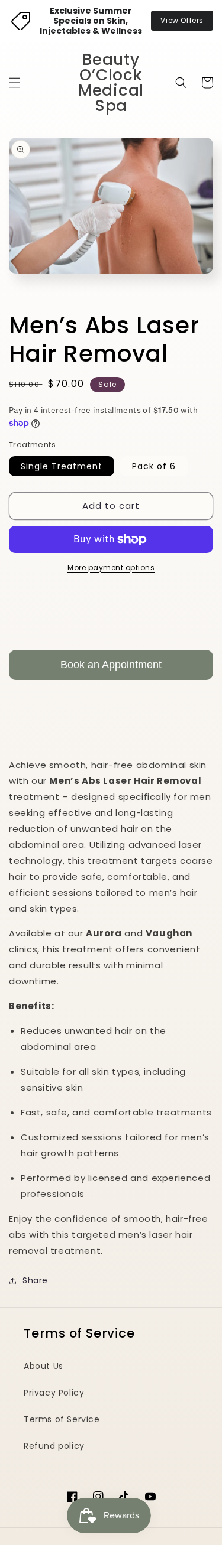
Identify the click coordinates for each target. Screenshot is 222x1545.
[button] (15, 83)
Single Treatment (61, 466)
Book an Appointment (111, 665)
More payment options (111, 567)
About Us (43, 1366)
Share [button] (35, 1280)
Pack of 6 (154, 466)
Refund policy (54, 1446)
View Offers (182, 20)
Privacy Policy (54, 1392)
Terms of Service (62, 1419)
